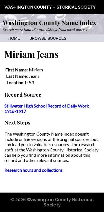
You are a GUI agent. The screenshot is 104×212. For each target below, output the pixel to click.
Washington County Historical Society (50, 7)
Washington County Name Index (49, 22)
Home (14, 38)
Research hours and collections (33, 170)
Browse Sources (47, 38)
